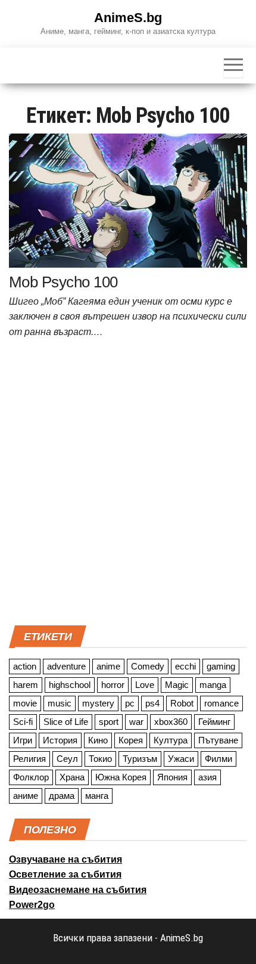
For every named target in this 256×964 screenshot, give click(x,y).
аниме (25, 796)
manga (212, 685)
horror (112, 685)
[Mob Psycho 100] (128, 200)
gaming (221, 666)
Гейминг (214, 722)
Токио (100, 759)
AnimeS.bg (128, 17)
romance (221, 703)
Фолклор (31, 777)
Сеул (67, 759)
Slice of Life (65, 722)
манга (96, 796)
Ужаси (181, 759)
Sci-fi (23, 722)
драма (61, 796)
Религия (29, 759)
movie (25, 703)
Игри (22, 740)
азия (207, 777)
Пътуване (218, 740)
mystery (98, 703)
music (59, 703)
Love (144, 685)
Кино (98, 740)
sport (108, 722)
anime (108, 666)
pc (130, 703)
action (24, 666)
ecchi (185, 666)
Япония (172, 777)
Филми (218, 759)
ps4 (152, 703)
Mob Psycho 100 (63, 282)
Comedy (147, 666)
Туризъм (140, 759)
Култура (171, 740)
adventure (66, 666)
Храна (72, 777)
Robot (181, 703)
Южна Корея (120, 777)
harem (25, 685)
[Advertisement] (128, 485)
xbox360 (171, 722)
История (60, 740)
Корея (130, 740)
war (136, 722)
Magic (177, 685)
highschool (69, 685)
